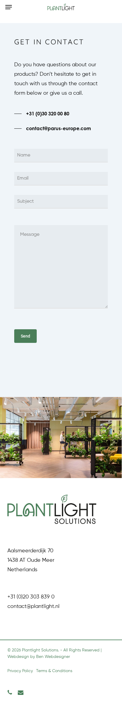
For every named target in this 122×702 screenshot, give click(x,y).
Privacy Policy (71, 357)
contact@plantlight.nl (33, 606)
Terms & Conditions (54, 671)
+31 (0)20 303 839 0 (30, 597)
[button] (8, 7)
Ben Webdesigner (53, 657)
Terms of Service (34, 366)
